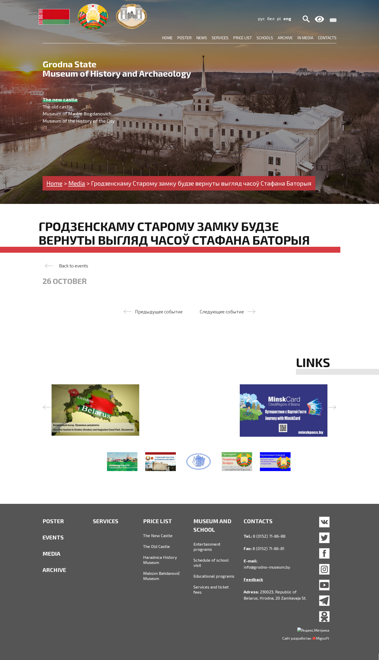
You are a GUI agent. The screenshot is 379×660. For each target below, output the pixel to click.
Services (220, 37)
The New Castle (157, 535)
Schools (265, 37)
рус (261, 18)
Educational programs (213, 576)
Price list (242, 37)
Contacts (327, 37)
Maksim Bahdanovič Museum (161, 576)
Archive (285, 37)
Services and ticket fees (211, 589)
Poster (184, 37)
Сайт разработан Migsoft (305, 638)
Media (51, 553)
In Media (305, 37)
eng (287, 18)
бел (270, 18)
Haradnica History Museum (160, 560)
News (201, 37)
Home (167, 37)
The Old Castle (156, 546)
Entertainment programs (206, 547)
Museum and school (212, 525)
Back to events (73, 265)
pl (279, 18)
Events (53, 537)
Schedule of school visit (211, 563)
